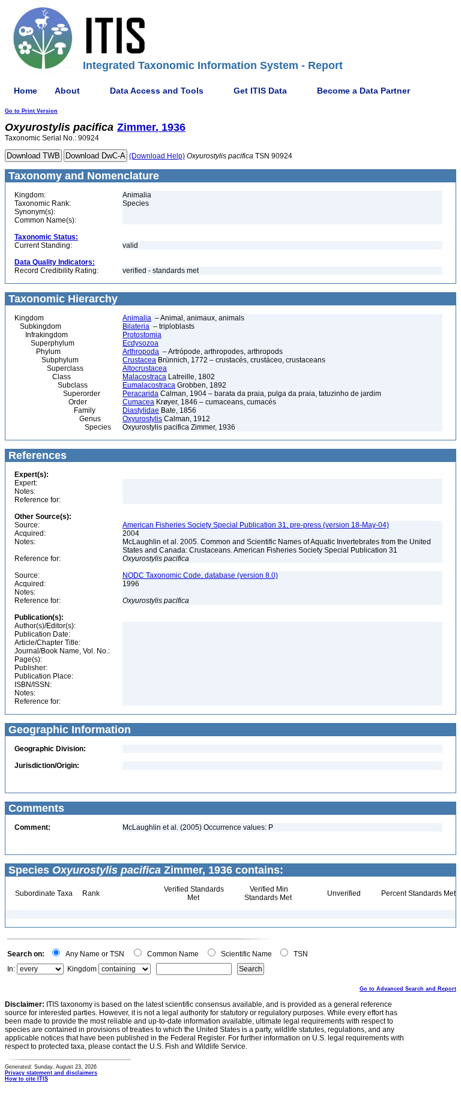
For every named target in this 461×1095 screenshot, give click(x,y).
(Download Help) (157, 156)
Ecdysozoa (140, 343)
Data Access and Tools (156, 90)
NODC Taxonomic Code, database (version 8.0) (200, 575)
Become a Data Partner (363, 90)
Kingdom (82, 969)
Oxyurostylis (142, 419)
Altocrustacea (144, 368)
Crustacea (139, 360)
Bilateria (135, 326)
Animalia (136, 318)
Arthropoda (140, 351)
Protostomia (141, 335)
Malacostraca (144, 377)
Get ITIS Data (260, 90)
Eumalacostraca (148, 385)
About (67, 90)
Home (25, 90)
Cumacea (138, 402)
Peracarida (140, 393)
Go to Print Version (31, 111)
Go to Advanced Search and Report (408, 989)
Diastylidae (140, 410)
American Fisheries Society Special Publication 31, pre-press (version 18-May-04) (255, 525)
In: (11, 969)
